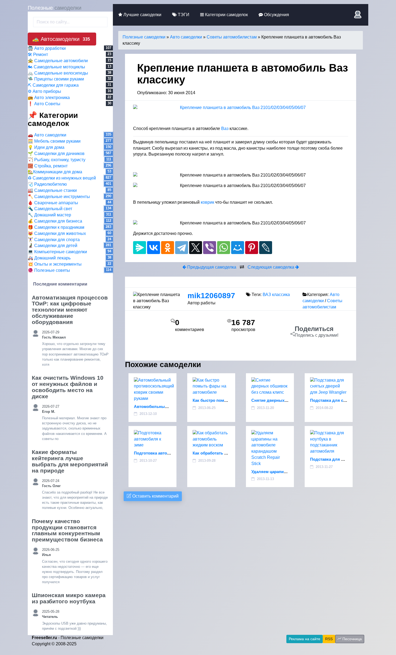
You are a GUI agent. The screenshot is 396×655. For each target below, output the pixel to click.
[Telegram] (181, 247)
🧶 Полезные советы (49, 270)
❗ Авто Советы (44, 103)
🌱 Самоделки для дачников (56, 153)
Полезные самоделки (144, 37)
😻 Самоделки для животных (57, 233)
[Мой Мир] (237, 247)
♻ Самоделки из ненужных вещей (62, 178)
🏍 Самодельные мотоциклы (56, 67)
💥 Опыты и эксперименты (55, 264)
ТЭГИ (183, 14)
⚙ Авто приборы (44, 91)
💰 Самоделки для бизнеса (55, 221)
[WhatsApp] (223, 247)
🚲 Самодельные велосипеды (58, 73)
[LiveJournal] (265, 247)
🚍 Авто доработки (47, 48)
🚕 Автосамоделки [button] (61, 39)
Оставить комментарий (155, 496)
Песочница (351, 639)
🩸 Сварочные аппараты (53, 202)
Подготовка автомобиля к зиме (165, 453)
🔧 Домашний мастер (49, 215)
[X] (195, 247)
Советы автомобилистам (232, 37)
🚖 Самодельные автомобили (58, 60)
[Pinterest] (251, 247)
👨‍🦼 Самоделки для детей (52, 245)
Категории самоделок (226, 14)
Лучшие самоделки (141, 14)
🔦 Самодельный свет (50, 208)
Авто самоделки (186, 37)
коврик (207, 202)
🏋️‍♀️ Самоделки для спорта (54, 239)
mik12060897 (211, 295)
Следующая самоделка (271, 267)
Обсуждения (276, 14)
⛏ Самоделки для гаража (53, 85)
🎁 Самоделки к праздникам (56, 227)
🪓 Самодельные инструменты (59, 196)
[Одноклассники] (167, 247)
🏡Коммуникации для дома (55, 172)
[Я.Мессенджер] (139, 247)
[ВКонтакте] (153, 247)
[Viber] (209, 247)
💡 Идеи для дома (46, 147)
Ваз (224, 128)
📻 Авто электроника (49, 97)
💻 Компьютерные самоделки (57, 251)
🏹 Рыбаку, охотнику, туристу (56, 159)
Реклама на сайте (304, 639)
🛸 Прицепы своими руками (56, 79)
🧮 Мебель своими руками (54, 141)
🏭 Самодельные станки (52, 190)
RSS (329, 639)
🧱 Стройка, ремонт (48, 166)
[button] (358, 15)
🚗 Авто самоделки (47, 135)
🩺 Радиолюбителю (47, 184)
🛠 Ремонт (38, 54)
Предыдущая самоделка (211, 267)
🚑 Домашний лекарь (49, 258)
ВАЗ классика (276, 294)
